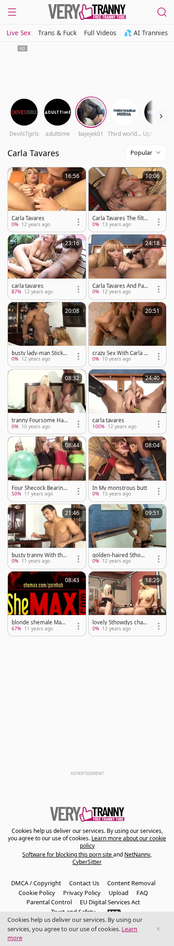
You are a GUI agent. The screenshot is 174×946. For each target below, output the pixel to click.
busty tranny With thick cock (39, 555)
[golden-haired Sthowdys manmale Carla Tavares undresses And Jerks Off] (128, 536)
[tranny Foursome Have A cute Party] (47, 401)
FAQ (142, 893)
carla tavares (28, 286)
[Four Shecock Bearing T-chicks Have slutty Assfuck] (47, 469)
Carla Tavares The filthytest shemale (119, 218)
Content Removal (131, 883)
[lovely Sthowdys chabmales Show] (128, 603)
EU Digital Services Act (110, 902)
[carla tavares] (47, 267)
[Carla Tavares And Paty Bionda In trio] (128, 267)
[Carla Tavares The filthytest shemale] (128, 199)
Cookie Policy (37, 893)
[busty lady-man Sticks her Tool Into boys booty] (47, 334)
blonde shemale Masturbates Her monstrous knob (39, 622)
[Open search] (162, 12)
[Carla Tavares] (47, 199)
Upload (119, 893)
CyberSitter (87, 862)
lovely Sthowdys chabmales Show (119, 622)
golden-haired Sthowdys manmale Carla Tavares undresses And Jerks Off (120, 555)
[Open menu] (12, 12)
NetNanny (137, 854)
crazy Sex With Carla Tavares (119, 353)
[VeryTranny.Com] (87, 12)
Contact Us (84, 883)
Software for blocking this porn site (67, 854)
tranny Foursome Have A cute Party (39, 420)
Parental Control (49, 902)
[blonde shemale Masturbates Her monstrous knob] (47, 603)
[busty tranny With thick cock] (47, 536)
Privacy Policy (82, 893)
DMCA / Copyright (36, 883)
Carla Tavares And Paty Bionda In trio (120, 286)
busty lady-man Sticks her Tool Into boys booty (39, 353)
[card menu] (78, 222)
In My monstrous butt (119, 488)
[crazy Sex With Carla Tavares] (128, 334)
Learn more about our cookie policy (123, 842)
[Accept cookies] (158, 929)
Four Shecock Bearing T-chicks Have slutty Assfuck (39, 488)
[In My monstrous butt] (128, 469)
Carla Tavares (28, 218)
